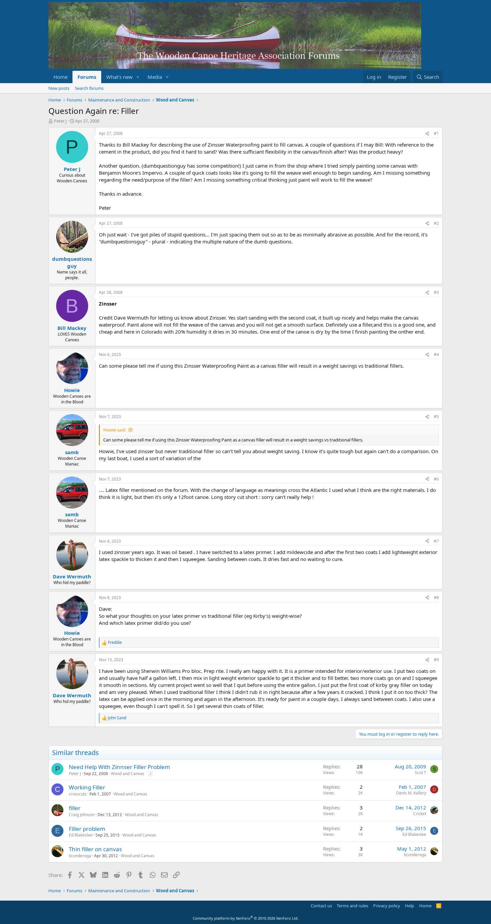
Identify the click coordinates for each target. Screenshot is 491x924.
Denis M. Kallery (411, 793)
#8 (436, 597)
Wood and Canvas (127, 773)
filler (74, 808)
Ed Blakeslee (81, 835)
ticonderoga (80, 856)
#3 (436, 292)
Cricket (419, 813)
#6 (436, 479)
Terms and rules (352, 906)
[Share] (427, 134)
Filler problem (87, 829)
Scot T (420, 772)
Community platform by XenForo (246, 918)
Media (155, 76)
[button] (138, 77)
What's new (119, 76)
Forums (86, 76)
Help (409, 906)
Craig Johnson (82, 814)
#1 (436, 133)
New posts (58, 88)
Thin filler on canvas (95, 849)
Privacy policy (386, 906)
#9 (436, 660)
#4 (436, 354)
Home (60, 76)
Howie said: (114, 430)
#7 (436, 541)
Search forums (89, 88)
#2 (436, 223)
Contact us (321, 906)
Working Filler (87, 787)
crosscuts (78, 794)
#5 (436, 416)
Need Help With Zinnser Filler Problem (119, 767)
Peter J (60, 121)
